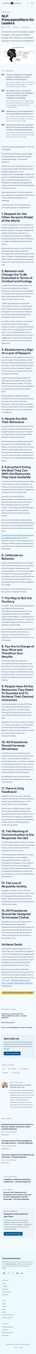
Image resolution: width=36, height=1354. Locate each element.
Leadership (5, 12)
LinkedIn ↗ (5, 1330)
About (4, 1283)
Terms (20, 1347)
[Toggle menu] (32, 3)
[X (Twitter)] (8, 1273)
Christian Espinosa (16, 1085)
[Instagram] (13, 1273)
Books (4, 1304)
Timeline (4, 1286)
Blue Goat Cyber (11, 1264)
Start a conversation (12, 1053)
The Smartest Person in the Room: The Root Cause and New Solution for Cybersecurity (17, 983)
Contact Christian (7, 1327)
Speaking (5, 1289)
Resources (5, 1335)
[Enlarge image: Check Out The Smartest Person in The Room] (18, 992)
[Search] (28, 3)
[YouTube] (17, 1273)
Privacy (15, 1347)
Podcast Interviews (8, 1315)
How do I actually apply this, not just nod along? (16, 1027)
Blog (3, 1309)
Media (4, 1312)
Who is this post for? (8, 1022)
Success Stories (7, 1318)
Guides (4, 1306)
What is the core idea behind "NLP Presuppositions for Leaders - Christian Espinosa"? (14, 1016)
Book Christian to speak (13, 1234)
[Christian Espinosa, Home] (11, 3)
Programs (5, 1294)
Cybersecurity (6, 1292)
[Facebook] (22, 1273)
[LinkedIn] (4, 1273)
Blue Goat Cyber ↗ (8, 1332)
